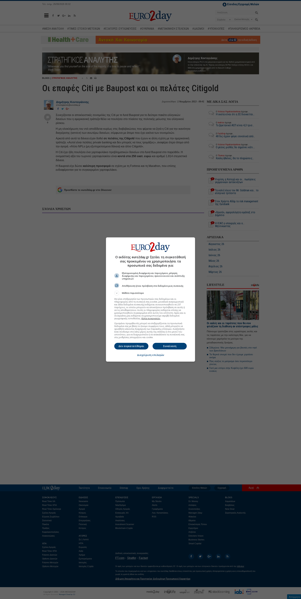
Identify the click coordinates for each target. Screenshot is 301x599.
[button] (150, 293)
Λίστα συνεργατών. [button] (150, 318)
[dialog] (150, 299)
